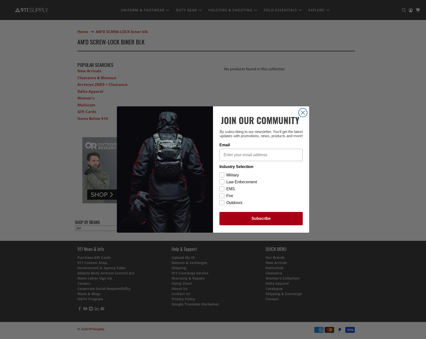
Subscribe (261, 218)
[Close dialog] (303, 112)
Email (224, 145)
